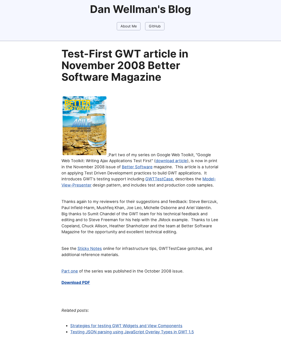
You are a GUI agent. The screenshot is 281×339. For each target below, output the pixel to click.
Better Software (137, 166)
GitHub (155, 26)
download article (171, 160)
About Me (129, 26)
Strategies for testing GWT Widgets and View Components (126, 325)
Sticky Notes (89, 248)
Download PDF (75, 282)
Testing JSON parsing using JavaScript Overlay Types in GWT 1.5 (132, 331)
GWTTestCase (159, 178)
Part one (69, 271)
